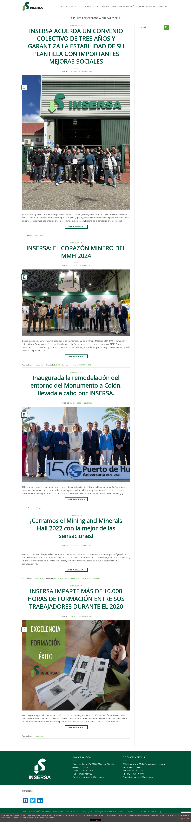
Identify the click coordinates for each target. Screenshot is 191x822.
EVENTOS (58, 365)
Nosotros (70, 6)
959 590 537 (87, 773)
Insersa (88, 71)
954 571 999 (138, 773)
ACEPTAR (95, 820)
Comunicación (129, 6)
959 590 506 (87, 770)
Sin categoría (76, 26)
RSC (79, 6)
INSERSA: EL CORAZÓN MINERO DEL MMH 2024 (76, 252)
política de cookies (9, 817)
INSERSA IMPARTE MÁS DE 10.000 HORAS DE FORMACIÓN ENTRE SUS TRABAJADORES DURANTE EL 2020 (76, 598)
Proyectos (106, 6)
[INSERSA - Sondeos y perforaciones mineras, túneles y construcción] (32, 6)
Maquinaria (117, 6)
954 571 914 (137, 770)
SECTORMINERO (85, 365)
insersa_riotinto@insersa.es (91, 777)
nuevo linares (85, 578)
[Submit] (166, 27)
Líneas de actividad (91, 6)
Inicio (62, 6)
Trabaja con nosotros (148, 6)
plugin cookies (184, 819)
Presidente (95, 578)
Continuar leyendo (76, 227)
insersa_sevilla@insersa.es (141, 777)
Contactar (162, 6)
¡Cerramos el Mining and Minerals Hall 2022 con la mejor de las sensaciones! (76, 528)
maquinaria (73, 365)
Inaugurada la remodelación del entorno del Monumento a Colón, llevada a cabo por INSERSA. (76, 385)
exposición (58, 578)
